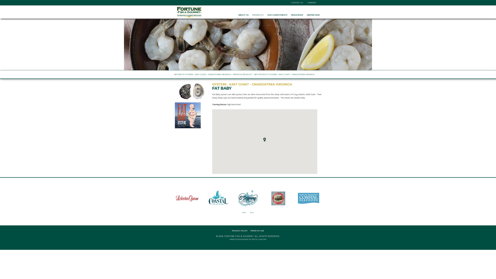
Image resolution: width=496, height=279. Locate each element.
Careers (311, 3)
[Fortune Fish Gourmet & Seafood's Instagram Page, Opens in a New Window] (181, 3)
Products (257, 15)
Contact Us (297, 3)
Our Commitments (277, 15)
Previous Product (242, 74)
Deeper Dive (313, 15)
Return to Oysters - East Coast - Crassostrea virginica (202, 74)
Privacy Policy (240, 231)
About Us (243, 15)
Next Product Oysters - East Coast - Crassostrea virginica (284, 74)
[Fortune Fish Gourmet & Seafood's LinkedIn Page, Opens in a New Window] (185, 3)
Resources (297, 15)
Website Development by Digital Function (248, 239)
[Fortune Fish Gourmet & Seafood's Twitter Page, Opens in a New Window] (177, 3)
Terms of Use (257, 231)
